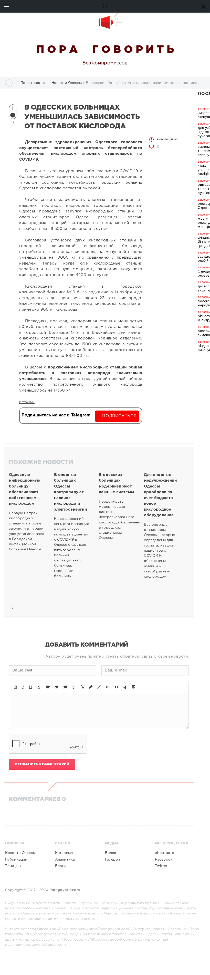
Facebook (164, 859)
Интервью (64, 852)
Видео (111, 852)
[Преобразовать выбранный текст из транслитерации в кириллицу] (125, 687)
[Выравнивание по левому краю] (48, 687)
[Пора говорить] (105, 22)
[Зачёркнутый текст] (39, 687)
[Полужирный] (16, 687)
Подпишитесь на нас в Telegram (56, 415)
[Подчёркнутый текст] (30, 687)
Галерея (112, 859)
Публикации (16, 859)
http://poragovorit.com (111, 939)
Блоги (60, 865)
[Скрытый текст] (107, 687)
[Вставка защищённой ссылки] (90, 687)
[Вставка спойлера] (133, 687)
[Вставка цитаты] (116, 687)
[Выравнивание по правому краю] (65, 687)
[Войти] (203, 6)
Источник (27, 402)
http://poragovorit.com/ (110, 929)
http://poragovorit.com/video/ (51, 934)
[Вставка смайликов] (73, 687)
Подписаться (119, 416)
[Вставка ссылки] (82, 687)
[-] (12, 115)
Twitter (161, 865)
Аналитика (65, 859)
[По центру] (56, 687)
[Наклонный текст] (23, 687)
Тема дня (13, 865)
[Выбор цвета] (99, 687)
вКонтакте (164, 852)
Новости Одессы (20, 852)
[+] (12, 108)
